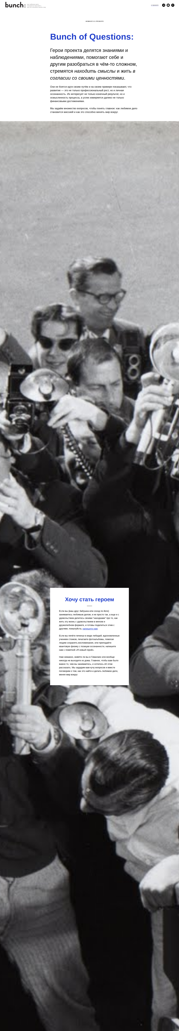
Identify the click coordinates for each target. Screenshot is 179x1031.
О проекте (154, 5)
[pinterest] (172, 5)
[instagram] (168, 5)
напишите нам (90, 628)
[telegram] (163, 5)
